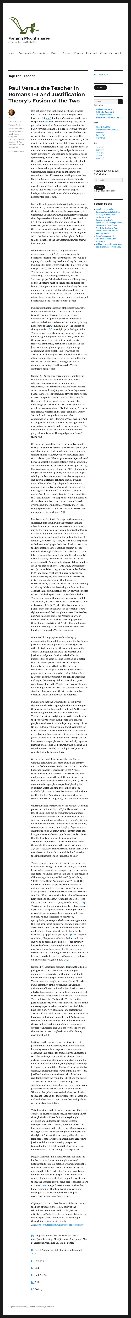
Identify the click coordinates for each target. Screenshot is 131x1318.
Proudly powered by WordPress (41, 1307)
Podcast (66, 53)
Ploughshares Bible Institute (33, 53)
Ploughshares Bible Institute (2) (109, 117)
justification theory (16, 139)
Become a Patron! (101, 75)
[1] (46, 268)
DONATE (101, 88)
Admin (118, 53)
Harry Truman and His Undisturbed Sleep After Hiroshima (106, 239)
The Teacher (13, 147)
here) (48, 118)
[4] (63, 512)
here (44, 1185)
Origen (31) (100, 135)
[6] (71, 934)
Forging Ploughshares (29, 38)
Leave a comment (16, 151)
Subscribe (99, 187)
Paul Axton (13, 118)
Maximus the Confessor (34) (107, 130)
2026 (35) (100, 147)
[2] (50, 329)
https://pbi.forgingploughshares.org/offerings (59, 1224)
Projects (78, 53)
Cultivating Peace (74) (105, 112)
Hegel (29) (100, 138)
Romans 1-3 (13, 142)
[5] (84, 902)
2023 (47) (100, 155)
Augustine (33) (102, 132)
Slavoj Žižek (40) (103, 127)
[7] (67, 959)
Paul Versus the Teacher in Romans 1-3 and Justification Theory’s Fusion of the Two (46, 94)
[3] (86, 465)
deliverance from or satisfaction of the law (16, 131)
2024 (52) (100, 153)
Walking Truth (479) (104, 109)
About (11, 53)
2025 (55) (100, 150)
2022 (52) (100, 158)
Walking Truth (14, 125)
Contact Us (106, 53)
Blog (53, 53)
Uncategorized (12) (104, 115)
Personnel (91, 53)
